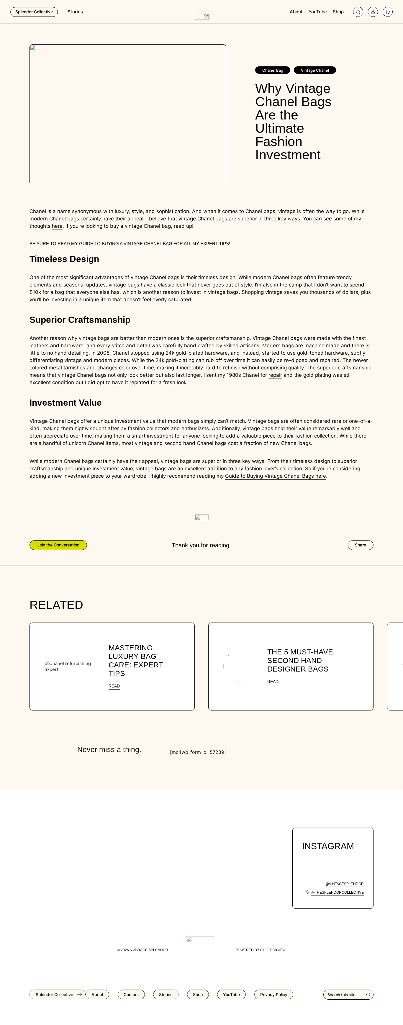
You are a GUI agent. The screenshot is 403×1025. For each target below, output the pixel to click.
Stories (75, 11)
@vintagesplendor (344, 884)
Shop (338, 11)
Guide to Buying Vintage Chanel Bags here (275, 476)
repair (275, 375)
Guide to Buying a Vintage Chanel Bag (125, 243)
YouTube (318, 11)
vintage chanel (315, 70)
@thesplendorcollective (337, 892)
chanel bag (272, 70)
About (296, 11)
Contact (131, 994)
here (57, 226)
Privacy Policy (273, 994)
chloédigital (273, 950)
